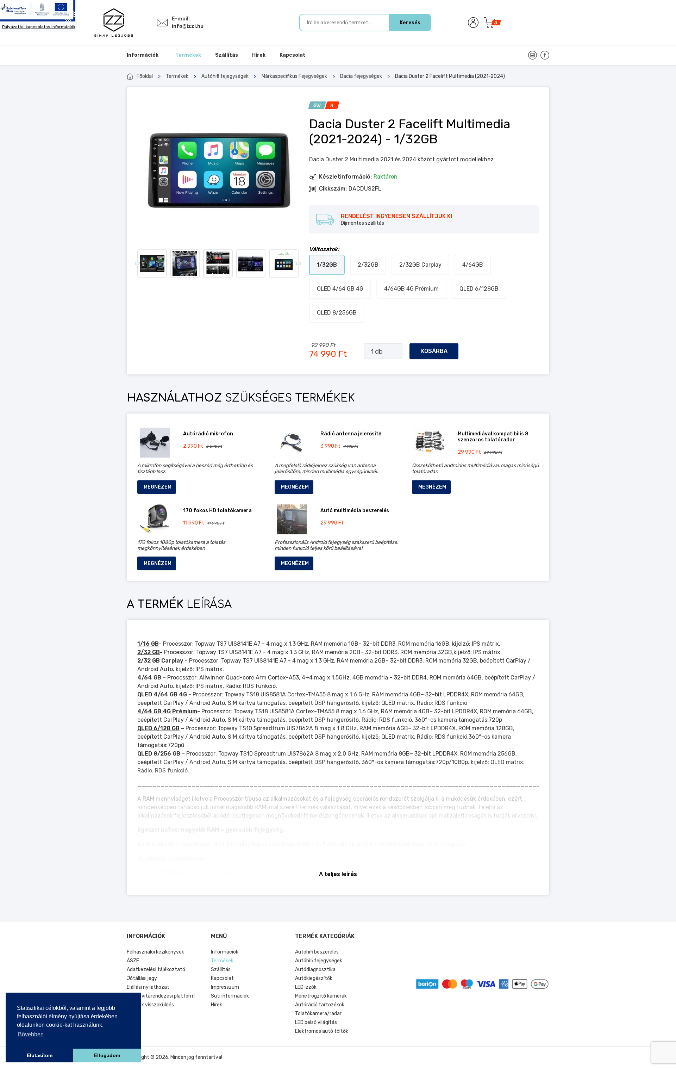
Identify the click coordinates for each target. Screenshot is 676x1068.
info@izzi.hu (188, 26)
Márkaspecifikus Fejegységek (294, 76)
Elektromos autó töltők (321, 1031)
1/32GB (327, 264)
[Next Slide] (298, 263)
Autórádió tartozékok (319, 1005)
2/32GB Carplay (420, 264)
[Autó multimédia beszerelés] (292, 519)
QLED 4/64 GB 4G (340, 288)
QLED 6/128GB (479, 288)
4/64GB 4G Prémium (411, 288)
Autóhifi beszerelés (317, 952)
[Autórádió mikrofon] (155, 443)
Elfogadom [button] (107, 1055)
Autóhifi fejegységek (225, 76)
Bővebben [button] (31, 1034)
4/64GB (472, 264)
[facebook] (544, 55)
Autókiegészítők (313, 978)
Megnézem (157, 487)
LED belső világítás (316, 1022)
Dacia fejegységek (361, 76)
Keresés (410, 23)
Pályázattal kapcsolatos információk (38, 26)
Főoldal (145, 76)
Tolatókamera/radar (318, 1014)
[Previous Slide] (137, 263)
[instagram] (532, 55)
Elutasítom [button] (39, 1055)
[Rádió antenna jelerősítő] (292, 443)
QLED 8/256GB (337, 312)
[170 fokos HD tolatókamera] (155, 519)
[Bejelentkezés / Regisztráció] (473, 22)
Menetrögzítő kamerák (321, 996)
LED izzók (306, 987)
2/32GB (368, 264)
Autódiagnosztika (315, 970)
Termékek (177, 76)
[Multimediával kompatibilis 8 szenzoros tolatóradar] (429, 443)
